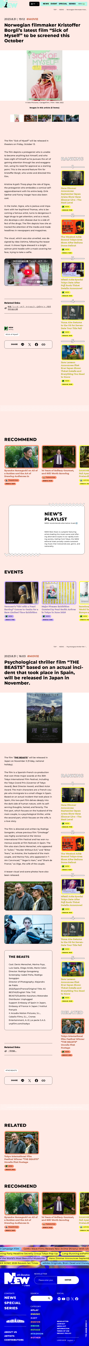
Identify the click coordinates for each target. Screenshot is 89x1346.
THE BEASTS (21, 758)
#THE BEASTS (11, 1070)
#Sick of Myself (12, 334)
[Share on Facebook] (36, 344)
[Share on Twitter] (29, 344)
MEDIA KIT (61, 1326)
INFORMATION (63, 1329)
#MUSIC (35, 1314)
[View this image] (16, 118)
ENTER (68, 1280)
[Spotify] (59, 1299)
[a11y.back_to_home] (9, 4)
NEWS (46, 4)
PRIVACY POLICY (64, 1333)
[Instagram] (68, 1299)
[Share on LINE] (22, 344)
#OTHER (36, 1338)
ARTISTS (9, 1336)
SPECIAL (63, 4)
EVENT (54, 4)
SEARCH (35, 1293)
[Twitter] (72, 1299)
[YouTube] (63, 1299)
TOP (55, 9)
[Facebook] (77, 1299)
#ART (34, 1318)
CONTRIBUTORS (14, 1340)
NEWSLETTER (40, 1274)
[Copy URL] (43, 344)
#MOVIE (35, 1322)
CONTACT (61, 1324)
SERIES (72, 4)
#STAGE (35, 1330)
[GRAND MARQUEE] (15, 1321)
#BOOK (35, 1326)
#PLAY (35, 1310)
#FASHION (37, 1334)
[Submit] (49, 1298)
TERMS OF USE (63, 1331)
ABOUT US (10, 1332)
